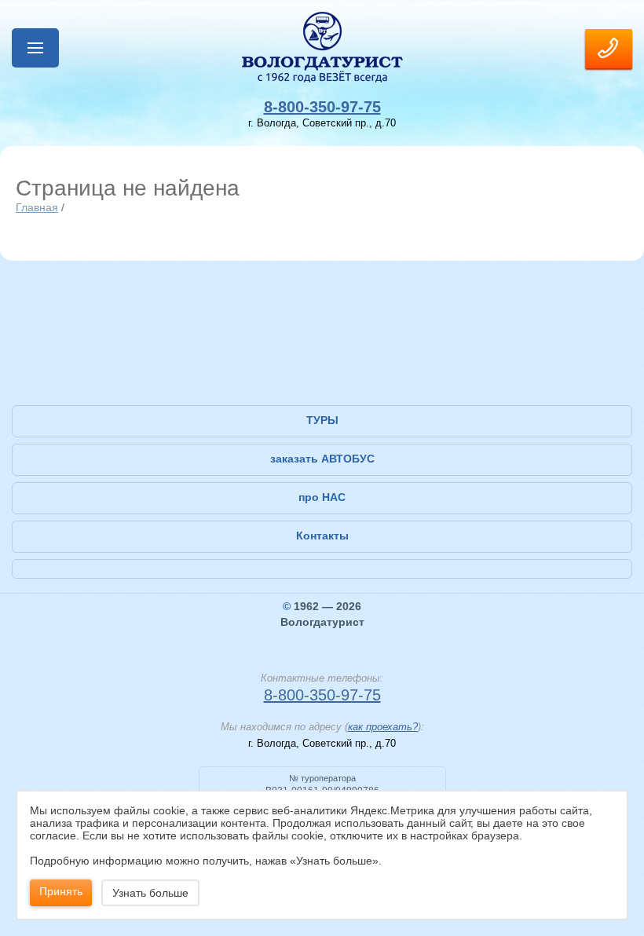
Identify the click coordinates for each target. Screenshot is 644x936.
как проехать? (383, 727)
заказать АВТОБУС (322, 458)
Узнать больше (150, 893)
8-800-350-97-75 (322, 106)
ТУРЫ (322, 420)
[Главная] (322, 47)
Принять (60, 891)
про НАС (322, 497)
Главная (37, 207)
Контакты (322, 535)
